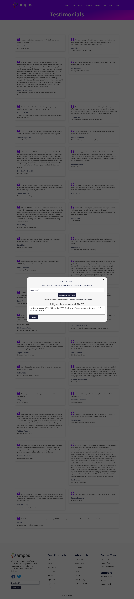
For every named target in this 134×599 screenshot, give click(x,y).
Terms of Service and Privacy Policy (80, 300)
